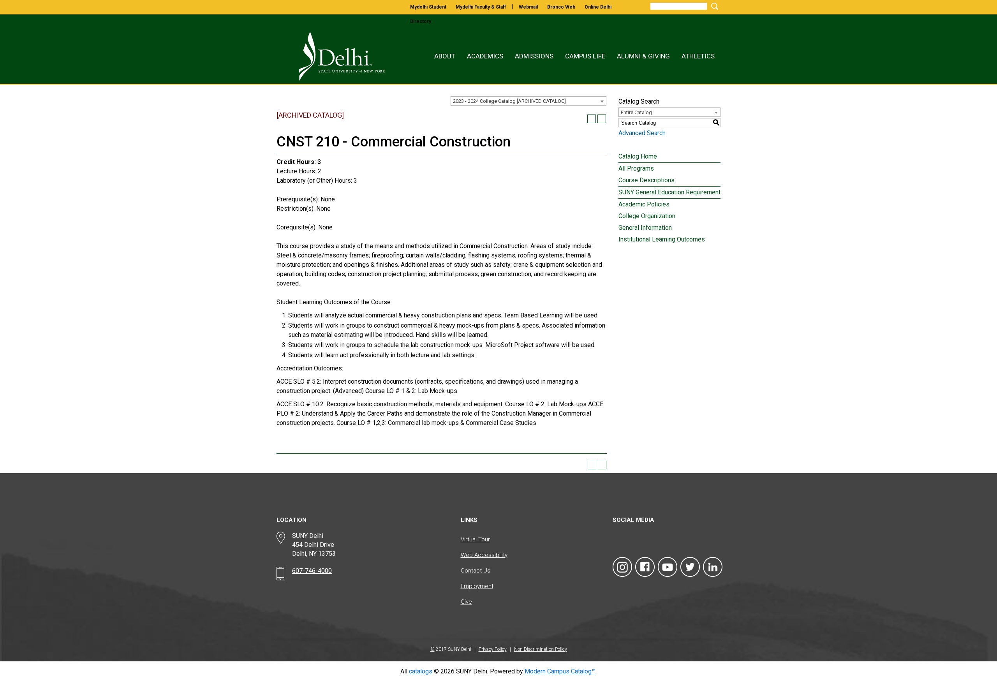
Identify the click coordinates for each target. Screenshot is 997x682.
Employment (477, 586)
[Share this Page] (581, 119)
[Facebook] (645, 567)
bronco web (561, 7)
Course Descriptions (646, 180)
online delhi (598, 7)
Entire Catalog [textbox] (636, 112)
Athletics (698, 56)
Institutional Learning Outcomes (661, 239)
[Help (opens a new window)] (601, 119)
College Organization (646, 216)
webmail (528, 7)
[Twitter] (690, 567)
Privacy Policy (493, 649)
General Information (645, 227)
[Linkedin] (712, 567)
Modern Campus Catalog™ (560, 671)
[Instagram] (622, 567)
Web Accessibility (484, 555)
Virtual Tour (475, 539)
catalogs (420, 671)
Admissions (534, 56)
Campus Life (585, 56)
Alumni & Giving (643, 56)
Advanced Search (642, 133)
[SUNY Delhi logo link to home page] (334, 56)
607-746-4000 (312, 571)
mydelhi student (428, 7)
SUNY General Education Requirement (669, 192)
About (444, 56)
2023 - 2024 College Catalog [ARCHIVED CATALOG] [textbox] (509, 101)
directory (420, 21)
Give (466, 601)
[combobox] (528, 101)
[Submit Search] (713, 6)
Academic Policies (643, 204)
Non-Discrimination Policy (540, 649)
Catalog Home (637, 156)
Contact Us (475, 570)
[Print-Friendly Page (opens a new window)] (591, 119)
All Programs (636, 168)
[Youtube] (667, 567)
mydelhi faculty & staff (481, 7)
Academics (485, 56)
